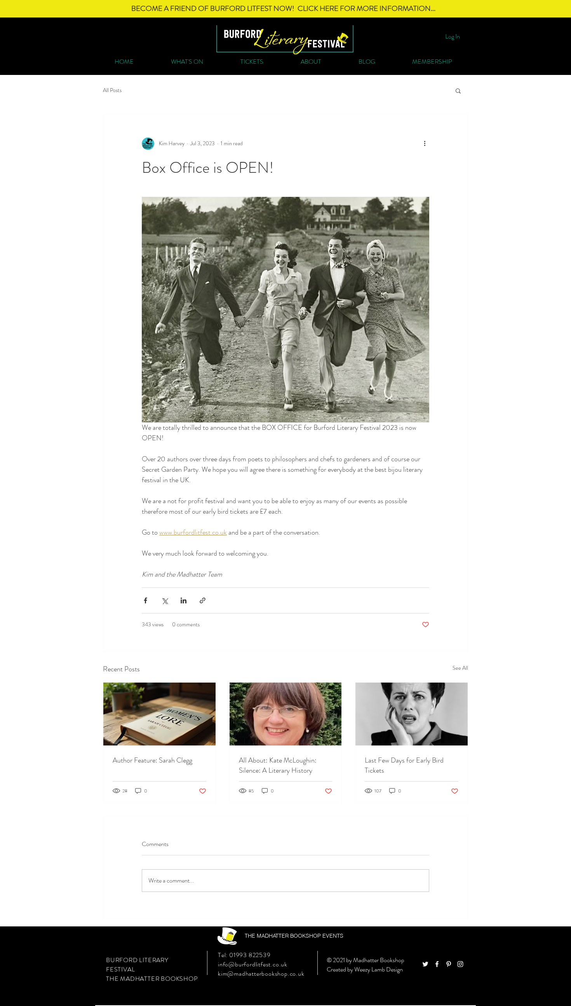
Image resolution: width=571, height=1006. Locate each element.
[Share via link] (202, 600)
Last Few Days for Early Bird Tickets (404, 765)
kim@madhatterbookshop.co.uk (261, 973)
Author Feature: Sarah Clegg (152, 760)
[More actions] (424, 143)
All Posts (112, 90)
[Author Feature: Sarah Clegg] (159, 714)
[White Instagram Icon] (460, 964)
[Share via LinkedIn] (183, 600)
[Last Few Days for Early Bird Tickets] (411, 714)
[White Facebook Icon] (437, 964)
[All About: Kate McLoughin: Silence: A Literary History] (286, 714)
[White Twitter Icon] (425, 964)
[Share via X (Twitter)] (164, 600)
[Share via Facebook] (145, 600)
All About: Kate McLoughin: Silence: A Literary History (278, 765)
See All (460, 668)
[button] (458, 90)
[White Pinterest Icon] (449, 964)
